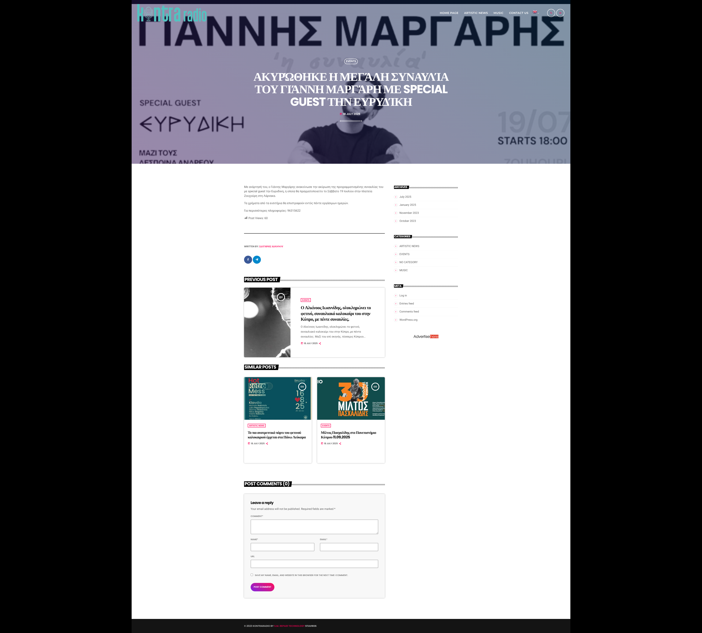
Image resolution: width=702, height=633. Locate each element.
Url (253, 556)
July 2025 (405, 196)
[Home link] (171, 13)
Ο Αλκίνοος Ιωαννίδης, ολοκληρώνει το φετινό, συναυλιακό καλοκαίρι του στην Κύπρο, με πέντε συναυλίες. (336, 313)
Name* (254, 539)
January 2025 (407, 204)
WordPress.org (408, 319)
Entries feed (406, 303)
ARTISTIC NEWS (256, 425)
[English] (535, 13)
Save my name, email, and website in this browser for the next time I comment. (301, 575)
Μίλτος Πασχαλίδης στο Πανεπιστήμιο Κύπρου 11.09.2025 (348, 435)
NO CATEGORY (408, 262)
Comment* (257, 516)
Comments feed (409, 311)
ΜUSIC (403, 270)
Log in (403, 295)
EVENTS (351, 61)
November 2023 (409, 213)
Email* (323, 539)
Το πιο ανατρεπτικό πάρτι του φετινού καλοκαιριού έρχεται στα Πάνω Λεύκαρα (277, 435)
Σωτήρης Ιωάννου (271, 246)
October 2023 (407, 221)
